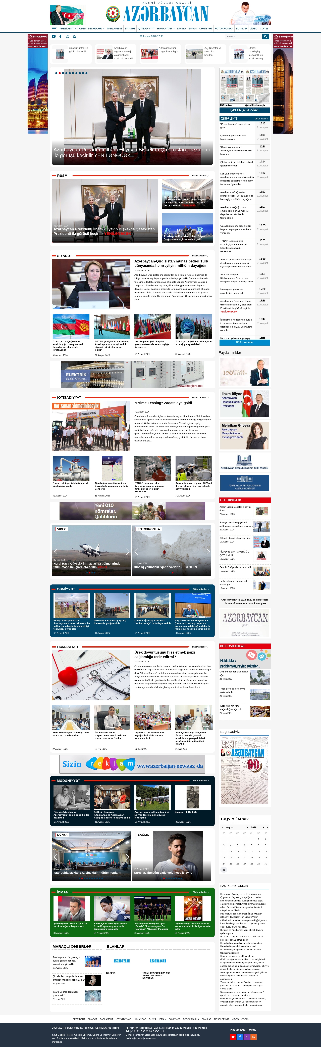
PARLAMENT (114, 28)
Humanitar (140, 1019)
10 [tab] (87, 73)
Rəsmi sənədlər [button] (90, 28)
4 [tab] (67, 73)
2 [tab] (60, 73)
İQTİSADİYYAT (146, 28)
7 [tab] (77, 73)
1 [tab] (57, 73)
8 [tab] (80, 73)
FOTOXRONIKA (224, 28)
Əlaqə (252, 1029)
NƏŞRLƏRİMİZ (221, 1019)
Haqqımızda (237, 1029)
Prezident (79, 1019)
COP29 (264, 28)
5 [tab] (70, 73)
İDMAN (192, 28)
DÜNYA (181, 28)
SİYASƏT (130, 28)
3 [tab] (63, 73)
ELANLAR (241, 28)
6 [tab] (73, 73)
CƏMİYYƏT (205, 28)
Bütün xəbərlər (199, 175)
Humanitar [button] (165, 28)
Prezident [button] (67, 28)
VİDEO (253, 28)
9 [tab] (83, 73)
